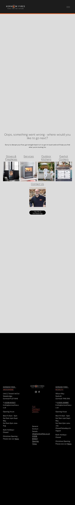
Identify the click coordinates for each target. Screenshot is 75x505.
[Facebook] (39, 392)
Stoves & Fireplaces (11, 157)
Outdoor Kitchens (46, 157)
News (17, 439)
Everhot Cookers (64, 157)
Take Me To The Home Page (38, 212)
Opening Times (35, 442)
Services (29, 156)
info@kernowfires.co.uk (41, 434)
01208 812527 (35, 437)
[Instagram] (36, 392)
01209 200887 (63, 402)
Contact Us (37, 184)
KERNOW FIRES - (9, 388)
